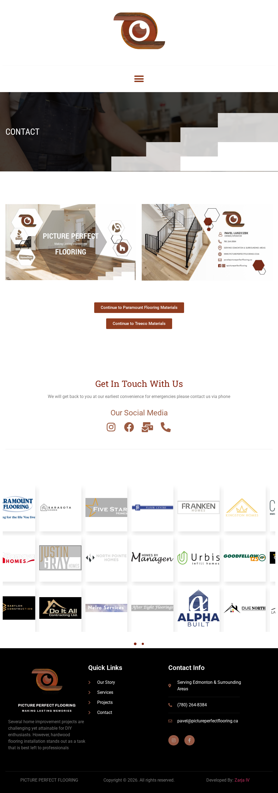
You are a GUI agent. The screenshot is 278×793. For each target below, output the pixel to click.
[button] (139, 79)
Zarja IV (242, 780)
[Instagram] (173, 740)
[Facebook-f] (189, 740)
